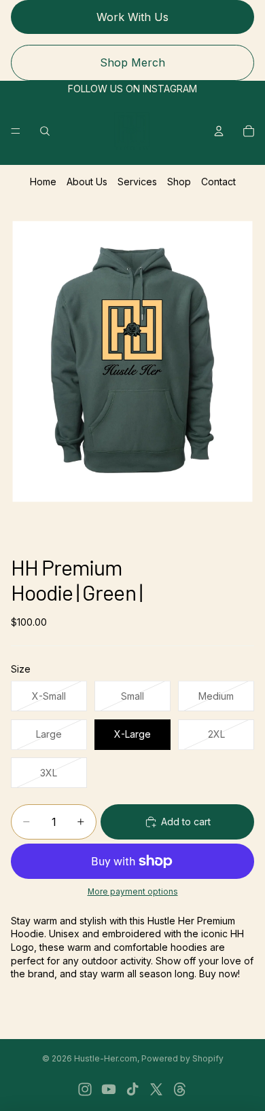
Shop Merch (132, 62)
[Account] (219, 131)
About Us (87, 181)
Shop (179, 181)
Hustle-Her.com (105, 1058)
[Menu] (15, 131)
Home (43, 181)
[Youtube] (109, 1089)
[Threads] (180, 1089)
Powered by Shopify (182, 1058)
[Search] (45, 131)
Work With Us (132, 17)
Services (137, 181)
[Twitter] (156, 1089)
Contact (218, 181)
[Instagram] (85, 1089)
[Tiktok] (132, 1089)
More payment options (133, 892)
